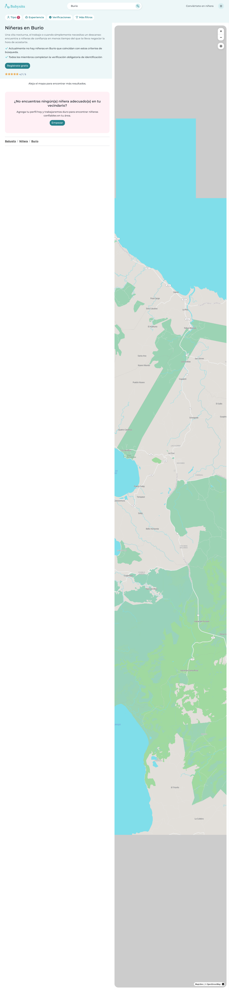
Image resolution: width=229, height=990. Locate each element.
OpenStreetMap (214, 984)
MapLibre (199, 984)
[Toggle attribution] (223, 984)
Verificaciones (61, 17)
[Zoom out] (221, 37)
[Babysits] (15, 6)
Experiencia (36, 17)
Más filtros (85, 17)
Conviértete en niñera (200, 6)
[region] (170, 506)
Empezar (57, 122)
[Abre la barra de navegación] (221, 6)
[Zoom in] (221, 31)
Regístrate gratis (17, 65)
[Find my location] (221, 46)
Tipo (14, 17)
